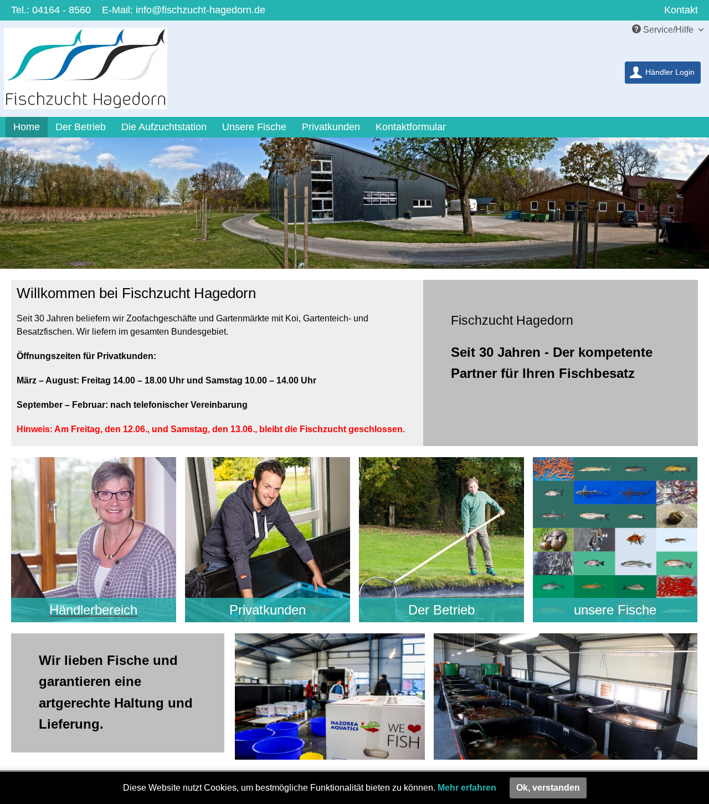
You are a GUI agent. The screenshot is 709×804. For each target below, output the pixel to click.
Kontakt (681, 10)
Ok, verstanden (548, 787)
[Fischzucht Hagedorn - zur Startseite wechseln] (92, 71)
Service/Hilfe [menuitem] (668, 29)
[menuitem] (663, 73)
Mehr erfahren (467, 787)
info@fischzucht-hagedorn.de (200, 10)
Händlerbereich (93, 609)
